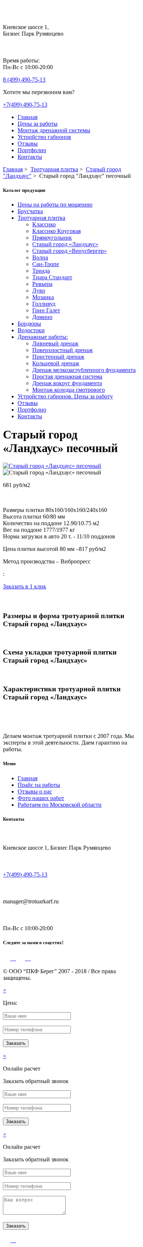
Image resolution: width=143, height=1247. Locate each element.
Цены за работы (38, 124)
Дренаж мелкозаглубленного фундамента (84, 370)
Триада (41, 271)
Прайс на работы (39, 785)
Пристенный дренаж (58, 357)
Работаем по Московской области (60, 805)
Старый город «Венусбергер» (69, 251)
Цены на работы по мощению (55, 204)
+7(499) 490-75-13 (25, 104)
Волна (40, 257)
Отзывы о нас (35, 791)
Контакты (30, 157)
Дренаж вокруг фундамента (67, 383)
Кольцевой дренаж (55, 363)
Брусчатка (30, 211)
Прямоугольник (52, 237)
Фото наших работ (41, 798)
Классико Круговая (56, 231)
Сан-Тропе (45, 264)
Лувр (38, 290)
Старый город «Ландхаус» (65, 244)
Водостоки (31, 330)
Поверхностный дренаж (62, 350)
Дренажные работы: (43, 337)
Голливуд (43, 304)
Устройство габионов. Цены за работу (65, 396)
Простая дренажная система (67, 376)
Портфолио (32, 150)
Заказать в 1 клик (24, 586)
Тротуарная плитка (41, 218)
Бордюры (29, 323)
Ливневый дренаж (55, 343)
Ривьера (42, 284)
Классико (44, 224)
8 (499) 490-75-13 (24, 79)
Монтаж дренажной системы (54, 130)
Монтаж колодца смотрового (68, 390)
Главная (27, 117)
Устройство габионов (44, 137)
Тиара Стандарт (52, 277)
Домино (42, 317)
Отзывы (28, 143)
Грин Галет (46, 310)
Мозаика (43, 297)
